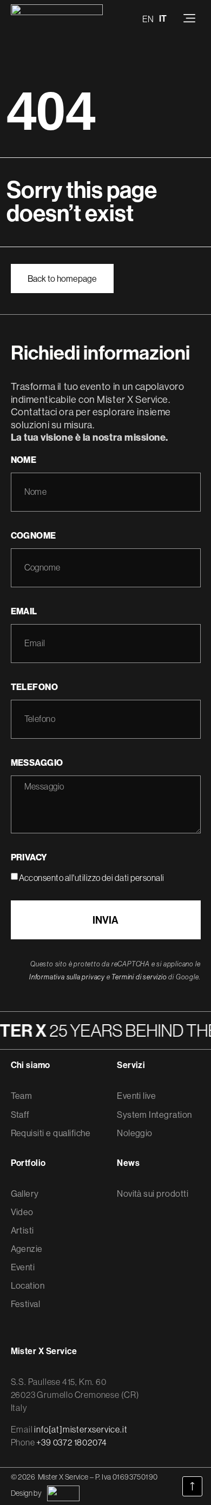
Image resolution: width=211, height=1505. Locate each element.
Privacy (29, 857)
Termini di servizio (139, 976)
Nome (24, 459)
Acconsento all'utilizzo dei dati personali (91, 877)
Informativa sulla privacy (67, 976)
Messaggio (37, 762)
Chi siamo (30, 1065)
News (128, 1163)
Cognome (33, 535)
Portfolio (28, 1163)
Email (24, 611)
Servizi (131, 1065)
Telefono (34, 686)
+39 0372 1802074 (71, 1442)
